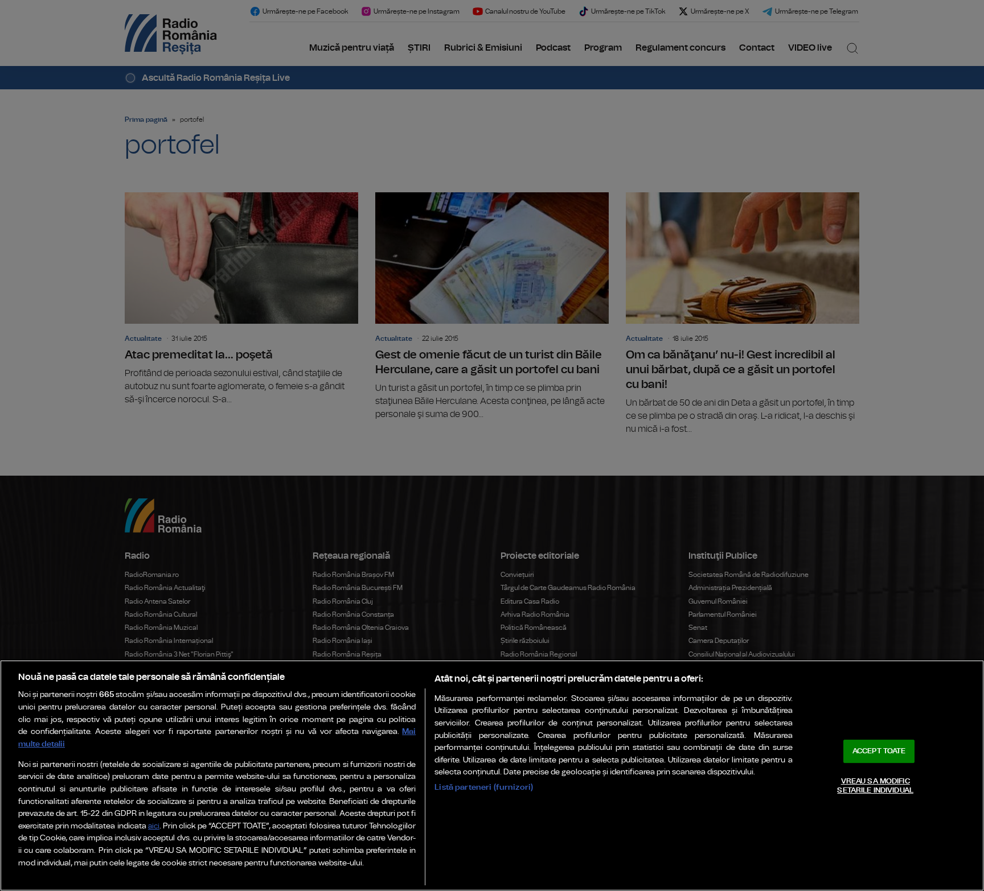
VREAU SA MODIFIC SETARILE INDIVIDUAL (875, 786)
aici (153, 826)
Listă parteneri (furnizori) (483, 787)
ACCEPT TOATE (879, 751)
